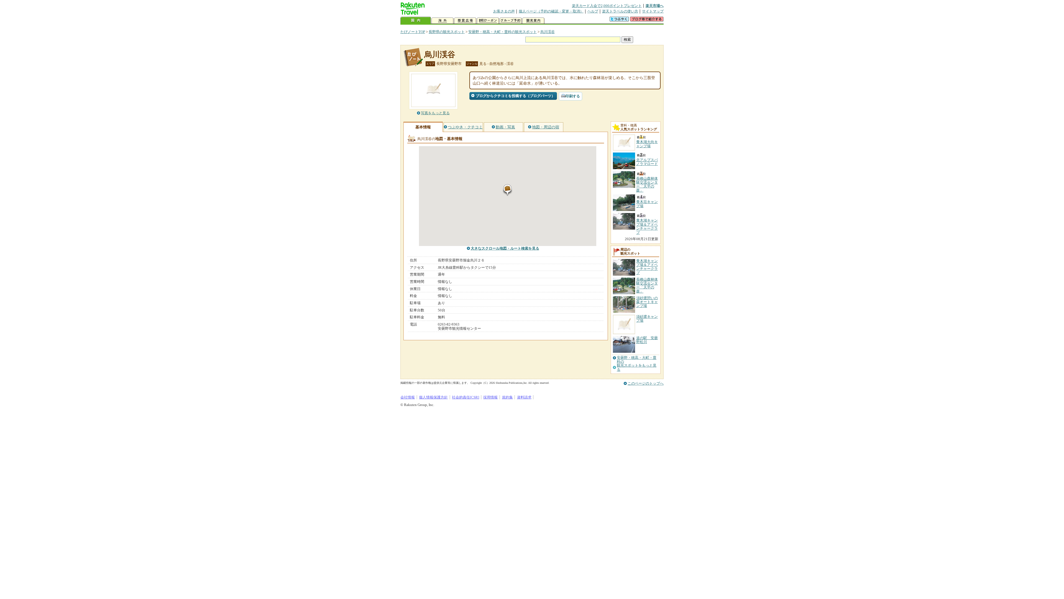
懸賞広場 (465, 21)
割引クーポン (488, 21)
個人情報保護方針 (433, 397)
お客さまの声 (504, 11)
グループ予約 (511, 21)
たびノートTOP (412, 32)
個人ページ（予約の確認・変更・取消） (551, 11)
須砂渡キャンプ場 (647, 318)
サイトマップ (653, 11)
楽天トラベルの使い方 (620, 11)
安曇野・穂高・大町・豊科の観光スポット (502, 32)
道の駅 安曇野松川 (647, 340)
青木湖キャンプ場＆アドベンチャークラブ (647, 267)
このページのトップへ (646, 383)
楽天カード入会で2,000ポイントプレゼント (607, 6)
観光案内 (533, 21)
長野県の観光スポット (447, 32)
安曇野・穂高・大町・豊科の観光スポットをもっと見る (636, 364)
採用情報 (490, 397)
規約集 (507, 397)
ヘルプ (592, 11)
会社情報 (407, 397)
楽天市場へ (655, 6)
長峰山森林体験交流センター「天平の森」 (647, 285)
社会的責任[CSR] (465, 397)
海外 (442, 21)
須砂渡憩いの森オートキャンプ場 (647, 302)
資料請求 (524, 397)
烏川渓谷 (547, 32)
